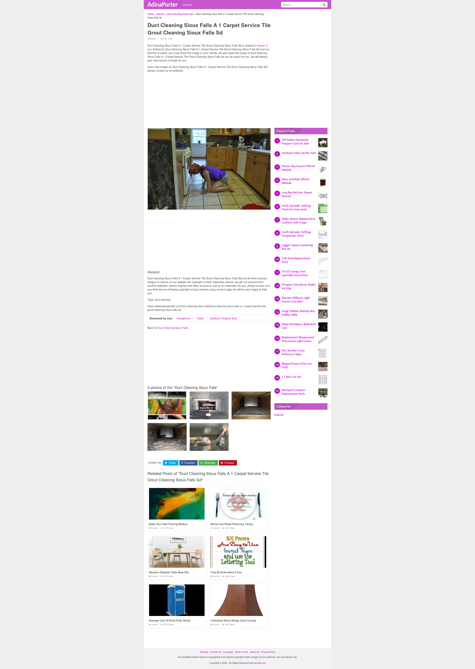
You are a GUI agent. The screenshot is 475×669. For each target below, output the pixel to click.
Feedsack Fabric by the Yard (299, 153)
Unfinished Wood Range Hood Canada (233, 620)
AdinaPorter (163, 4)
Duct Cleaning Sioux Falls (173, 328)
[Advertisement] (209, 101)
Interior (187, 4)
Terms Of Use (241, 651)
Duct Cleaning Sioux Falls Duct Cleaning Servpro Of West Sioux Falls (183, 415)
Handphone (183, 318)
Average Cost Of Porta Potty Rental (170, 620)
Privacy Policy (268, 651)
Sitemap (204, 651)
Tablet (200, 318)
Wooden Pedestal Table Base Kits (169, 572)
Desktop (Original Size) (223, 318)
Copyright (228, 651)
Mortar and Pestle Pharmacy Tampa (232, 524)
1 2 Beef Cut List (291, 377)
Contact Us (215, 651)
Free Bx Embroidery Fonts (226, 572)
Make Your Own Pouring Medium (168, 524)
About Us (254, 651)
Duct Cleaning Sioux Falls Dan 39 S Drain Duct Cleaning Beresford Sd (268, 415)
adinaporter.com (258, 662)
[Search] (324, 4)
